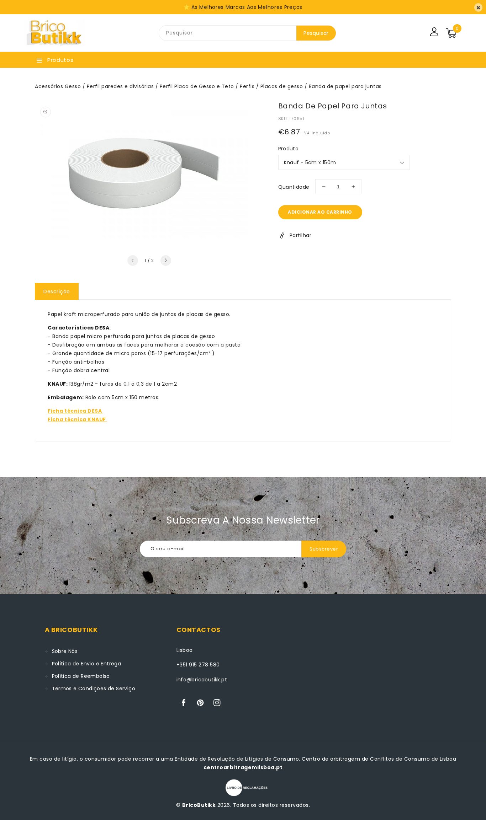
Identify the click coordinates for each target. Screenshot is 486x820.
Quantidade (294, 187)
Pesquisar (316, 33)
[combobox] (227, 33)
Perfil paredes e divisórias (120, 86)
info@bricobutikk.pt (201, 679)
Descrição (56, 291)
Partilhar (301, 235)
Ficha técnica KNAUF (77, 419)
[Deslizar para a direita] (165, 260)
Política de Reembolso (81, 676)
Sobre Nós (65, 651)
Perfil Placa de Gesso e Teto (197, 86)
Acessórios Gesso (58, 86)
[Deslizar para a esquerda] (132, 260)
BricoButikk (199, 805)
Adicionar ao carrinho (320, 212)
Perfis (247, 86)
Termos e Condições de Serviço (94, 688)
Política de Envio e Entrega (86, 663)
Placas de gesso (281, 86)
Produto (288, 148)
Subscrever (324, 549)
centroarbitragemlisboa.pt (243, 767)
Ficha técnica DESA (75, 410)
